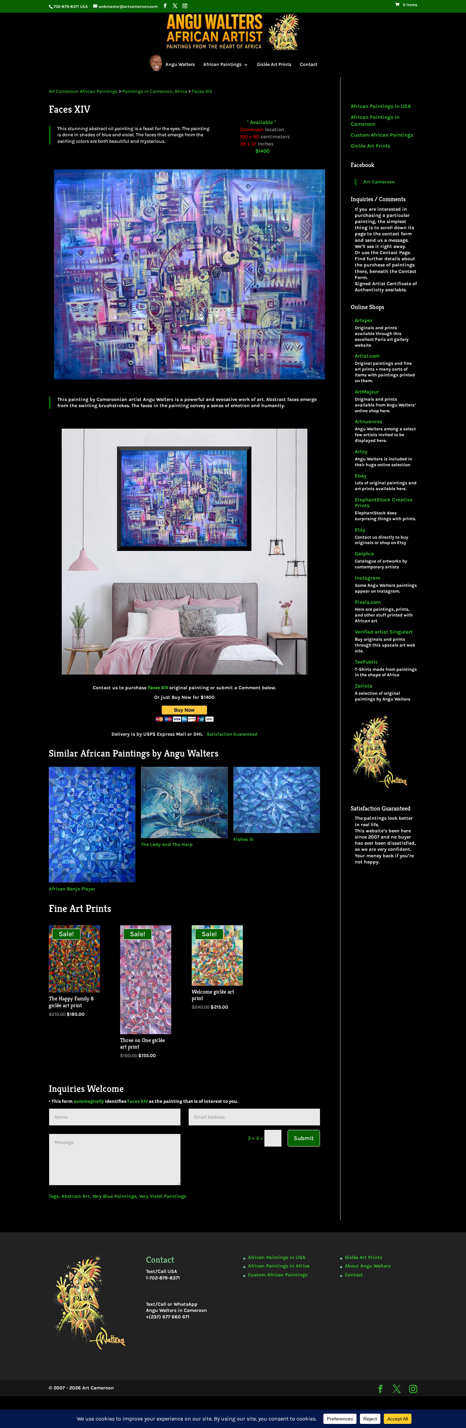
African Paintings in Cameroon (375, 120)
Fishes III (243, 839)
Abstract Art (75, 1196)
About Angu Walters (368, 1266)
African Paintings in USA (381, 106)
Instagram (367, 578)
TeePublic (366, 662)
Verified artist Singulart (384, 632)
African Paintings (222, 64)
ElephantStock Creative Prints (383, 503)
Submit (304, 1138)
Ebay (361, 476)
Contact (308, 64)
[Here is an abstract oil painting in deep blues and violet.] (184, 383)
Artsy (361, 452)
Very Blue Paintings (114, 1196)
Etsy (360, 530)
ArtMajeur (367, 392)
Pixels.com (368, 602)
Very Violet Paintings (162, 1196)
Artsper (364, 320)
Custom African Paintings (382, 135)
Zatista (364, 686)
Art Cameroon (379, 182)
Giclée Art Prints (274, 64)
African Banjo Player (72, 889)
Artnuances (368, 422)
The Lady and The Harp (167, 844)
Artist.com (367, 356)
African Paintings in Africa (278, 1266)
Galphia (364, 554)
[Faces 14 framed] (184, 678)
